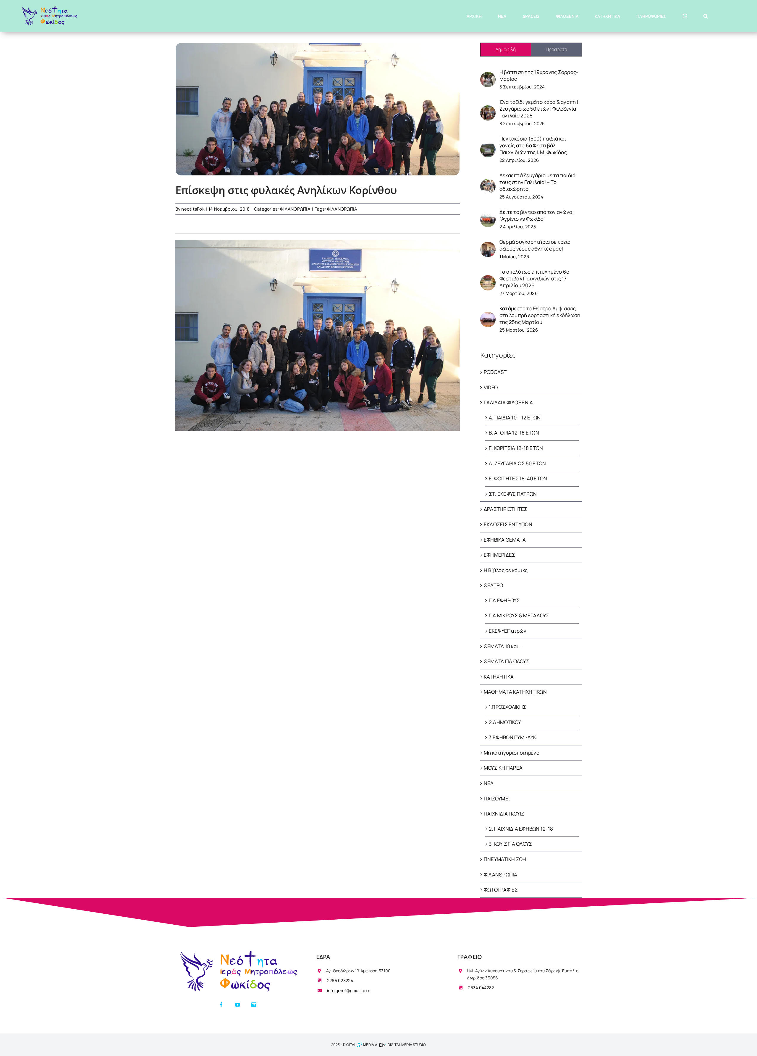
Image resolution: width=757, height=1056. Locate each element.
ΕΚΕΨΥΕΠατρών (507, 630)
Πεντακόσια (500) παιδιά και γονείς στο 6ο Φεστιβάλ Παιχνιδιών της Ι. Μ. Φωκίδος (533, 145)
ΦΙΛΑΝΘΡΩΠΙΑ (295, 209)
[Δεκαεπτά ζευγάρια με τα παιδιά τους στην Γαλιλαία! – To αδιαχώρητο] (488, 182)
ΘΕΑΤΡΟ (493, 585)
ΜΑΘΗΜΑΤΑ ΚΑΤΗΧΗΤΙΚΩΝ (515, 691)
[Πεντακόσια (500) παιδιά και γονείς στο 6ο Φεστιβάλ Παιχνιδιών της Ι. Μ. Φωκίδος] (488, 145)
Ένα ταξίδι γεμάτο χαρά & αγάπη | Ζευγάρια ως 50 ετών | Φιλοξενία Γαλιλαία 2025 (538, 109)
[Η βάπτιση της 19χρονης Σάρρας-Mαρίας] (488, 75)
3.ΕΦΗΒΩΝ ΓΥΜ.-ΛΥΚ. (513, 737)
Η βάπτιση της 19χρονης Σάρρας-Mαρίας (538, 75)
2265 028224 (339, 980)
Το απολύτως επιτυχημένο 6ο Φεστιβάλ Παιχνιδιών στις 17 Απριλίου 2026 (534, 278)
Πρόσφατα (556, 49)
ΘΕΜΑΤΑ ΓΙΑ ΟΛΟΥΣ (506, 661)
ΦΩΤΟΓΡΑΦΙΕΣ (501, 889)
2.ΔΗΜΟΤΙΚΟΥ (505, 722)
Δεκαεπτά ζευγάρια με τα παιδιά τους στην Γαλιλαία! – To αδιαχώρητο (537, 182)
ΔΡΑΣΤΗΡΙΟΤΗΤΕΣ (506, 509)
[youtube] (237, 1004)
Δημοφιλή (506, 49)
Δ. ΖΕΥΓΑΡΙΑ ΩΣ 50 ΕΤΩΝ (517, 463)
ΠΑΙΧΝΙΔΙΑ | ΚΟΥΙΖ (504, 813)
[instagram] (254, 1004)
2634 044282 (480, 987)
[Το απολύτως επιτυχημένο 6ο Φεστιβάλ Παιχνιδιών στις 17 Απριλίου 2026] (488, 278)
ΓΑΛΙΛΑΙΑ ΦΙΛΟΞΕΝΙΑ (508, 402)
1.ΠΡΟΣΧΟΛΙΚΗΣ (507, 706)
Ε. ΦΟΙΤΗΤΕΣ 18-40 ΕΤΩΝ (518, 478)
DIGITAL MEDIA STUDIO (406, 1044)
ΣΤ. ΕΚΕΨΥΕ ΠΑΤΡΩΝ (513, 493)
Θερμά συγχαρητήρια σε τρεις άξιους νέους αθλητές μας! (534, 245)
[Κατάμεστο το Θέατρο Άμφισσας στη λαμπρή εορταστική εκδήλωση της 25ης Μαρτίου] (488, 315)
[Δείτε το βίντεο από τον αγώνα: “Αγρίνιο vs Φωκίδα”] (488, 215)
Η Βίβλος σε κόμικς (506, 570)
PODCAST (495, 372)
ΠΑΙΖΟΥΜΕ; (497, 798)
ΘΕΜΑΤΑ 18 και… (503, 646)
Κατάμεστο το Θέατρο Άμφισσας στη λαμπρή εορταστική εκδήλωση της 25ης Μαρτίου (539, 315)
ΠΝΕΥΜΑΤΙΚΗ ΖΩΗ (505, 859)
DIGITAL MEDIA (358, 1044)
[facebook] (221, 1004)
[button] (706, 16)
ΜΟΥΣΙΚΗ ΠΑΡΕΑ (503, 767)
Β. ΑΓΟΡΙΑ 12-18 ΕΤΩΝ (514, 432)
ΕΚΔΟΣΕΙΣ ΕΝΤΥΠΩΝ (508, 524)
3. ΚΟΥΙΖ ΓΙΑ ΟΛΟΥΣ (510, 843)
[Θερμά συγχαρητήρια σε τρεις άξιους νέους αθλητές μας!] (488, 245)
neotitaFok (192, 209)
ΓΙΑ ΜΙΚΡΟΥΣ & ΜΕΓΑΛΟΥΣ (519, 615)
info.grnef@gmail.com (348, 990)
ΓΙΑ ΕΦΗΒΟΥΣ (504, 600)
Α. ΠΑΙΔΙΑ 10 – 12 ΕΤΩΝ (515, 417)
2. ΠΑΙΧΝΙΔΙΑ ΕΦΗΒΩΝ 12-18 (521, 828)
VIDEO (491, 387)
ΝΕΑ (489, 783)
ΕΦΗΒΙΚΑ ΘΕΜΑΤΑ (505, 539)
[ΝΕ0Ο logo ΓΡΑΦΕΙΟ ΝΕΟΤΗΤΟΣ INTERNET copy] (237, 951)
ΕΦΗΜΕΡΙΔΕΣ (499, 554)
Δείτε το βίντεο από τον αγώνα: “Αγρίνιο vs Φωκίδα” (536, 215)
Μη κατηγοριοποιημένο (511, 752)
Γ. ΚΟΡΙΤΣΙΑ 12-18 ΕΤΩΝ (516, 448)
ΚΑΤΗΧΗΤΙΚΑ (499, 676)
